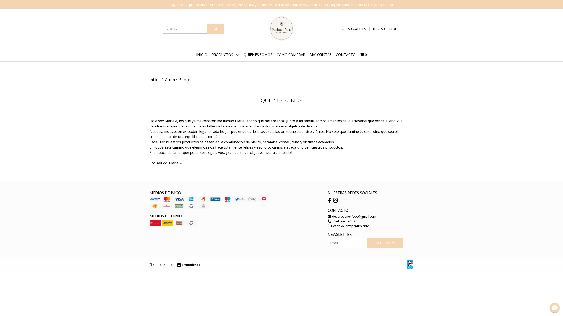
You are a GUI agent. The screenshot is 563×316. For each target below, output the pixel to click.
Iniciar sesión (385, 28)
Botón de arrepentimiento (349, 226)
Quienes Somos (258, 54)
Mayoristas (321, 54)
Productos (223, 54)
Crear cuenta (354, 28)
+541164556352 (343, 221)
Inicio (201, 54)
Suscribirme (385, 243)
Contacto (346, 54)
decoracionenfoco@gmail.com (353, 216)
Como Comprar (291, 54)
